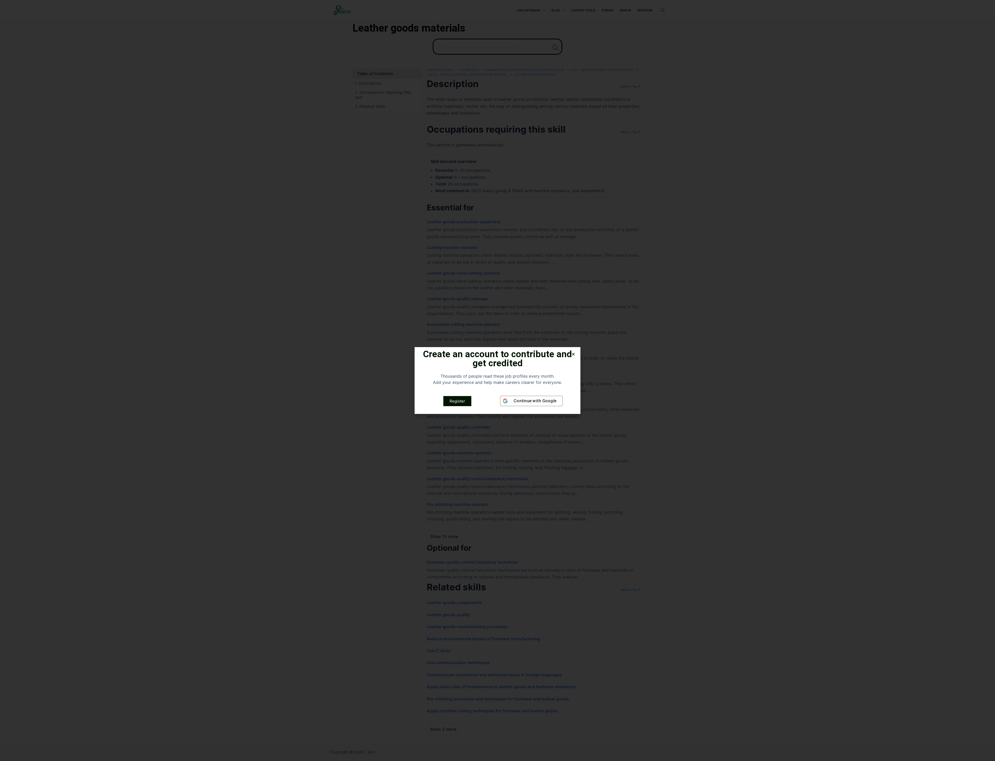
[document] (497, 380)
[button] (573, 354)
